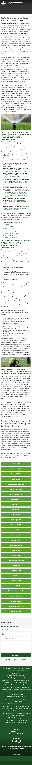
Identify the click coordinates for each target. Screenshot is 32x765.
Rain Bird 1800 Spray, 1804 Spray (15, 181)
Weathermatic (7, 166)
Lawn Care (24, 678)
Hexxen (18, 754)
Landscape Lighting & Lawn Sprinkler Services (14, 746)
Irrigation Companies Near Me (22, 689)
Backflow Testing (7, 687)
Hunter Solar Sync (13, 201)
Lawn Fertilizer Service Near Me (12, 230)
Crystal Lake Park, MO (16, 494)
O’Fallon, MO (16, 550)
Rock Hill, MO (16, 565)
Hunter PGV (16, 171)
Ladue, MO (16, 530)
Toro (17, 165)
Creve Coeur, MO (16, 489)
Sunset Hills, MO (16, 586)
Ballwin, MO (16, 464)
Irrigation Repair (6, 689)
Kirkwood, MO (16, 525)
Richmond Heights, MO (16, 560)
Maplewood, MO (16, 540)
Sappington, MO (16, 570)
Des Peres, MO (16, 499)
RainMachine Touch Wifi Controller (13, 190)
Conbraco (16, 209)
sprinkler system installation (13, 99)
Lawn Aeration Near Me (9, 232)
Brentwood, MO (16, 469)
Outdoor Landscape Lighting (11, 233)
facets (26, 338)
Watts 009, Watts (8, 209)
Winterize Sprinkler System (10, 228)
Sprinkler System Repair (8, 692)
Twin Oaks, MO (16, 596)
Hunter (13, 165)
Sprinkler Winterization (21, 682)
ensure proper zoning (14, 392)
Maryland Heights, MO (16, 545)
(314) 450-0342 (26, 79)
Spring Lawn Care (8, 235)
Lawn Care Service (26, 704)
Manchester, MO (16, 535)
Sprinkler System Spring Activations (16, 671)
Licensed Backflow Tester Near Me (12, 222)
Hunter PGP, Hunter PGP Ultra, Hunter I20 (15, 177)
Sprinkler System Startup (10, 237)
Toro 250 (23, 171)
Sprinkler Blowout (10, 685)
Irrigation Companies (9, 226)
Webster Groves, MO (16, 606)
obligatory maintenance (18, 291)
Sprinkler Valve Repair (16, 701)
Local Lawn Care (7, 224)
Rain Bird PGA (17, 170)
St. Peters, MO (16, 581)
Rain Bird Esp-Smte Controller (15, 194)
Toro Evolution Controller (21, 189)
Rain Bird (8, 165)
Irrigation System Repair (16, 694)
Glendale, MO (16, 515)
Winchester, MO (16, 611)
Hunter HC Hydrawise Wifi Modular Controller (16, 191)
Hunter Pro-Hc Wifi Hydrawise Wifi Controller (15, 193)
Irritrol (21, 165)
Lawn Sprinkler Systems (11, 678)
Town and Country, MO (16, 591)
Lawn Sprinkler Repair (24, 692)
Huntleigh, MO (16, 520)
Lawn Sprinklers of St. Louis (10, 57)
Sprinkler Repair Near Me (22, 687)
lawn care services (6, 340)
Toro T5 (18, 178)
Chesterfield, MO (16, 474)
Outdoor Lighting (7, 680)
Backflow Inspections (8, 713)
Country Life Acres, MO (16, 484)
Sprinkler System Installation (16, 711)
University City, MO (16, 601)
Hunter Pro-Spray (19, 182)
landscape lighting (19, 340)
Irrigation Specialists (23, 699)
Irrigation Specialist (8, 699)
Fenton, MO (16, 509)
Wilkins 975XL (11, 208)
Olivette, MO (16, 555)
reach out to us (15, 354)
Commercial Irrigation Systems (16, 675)
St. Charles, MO (16, 576)
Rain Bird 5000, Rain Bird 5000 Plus (12, 174)
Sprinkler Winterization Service (16, 696)
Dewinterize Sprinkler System (9, 704)
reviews (21, 748)
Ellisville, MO (16, 504)
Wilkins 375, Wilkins (20, 208)
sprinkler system (18, 150)
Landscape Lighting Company (22, 668)
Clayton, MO (16, 479)
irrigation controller (17, 318)
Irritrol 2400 (9, 171)
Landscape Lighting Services (22, 680)
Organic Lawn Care (16, 673)
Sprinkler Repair (22, 685)
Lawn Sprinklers (6, 668)
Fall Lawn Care (8, 682)
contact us (5, 81)
